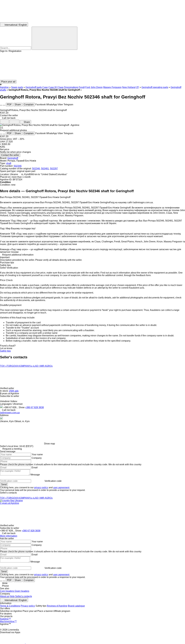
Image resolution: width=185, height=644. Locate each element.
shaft (8, 163)
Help (12, 596)
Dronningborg (71, 87)
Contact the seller (10, 155)
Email (35, 467)
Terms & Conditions (10, 606)
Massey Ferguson (112, 87)
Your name (37, 454)
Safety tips (5, 351)
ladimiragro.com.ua (10, 412)
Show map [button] (49, 443)
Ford (87, 87)
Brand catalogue (76, 606)
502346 (18, 166)
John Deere (97, 87)
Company (37, 458)
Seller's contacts (23, 596)
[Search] (54, 38)
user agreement (61, 487)
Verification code (53, 481)
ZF (137, 87)
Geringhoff (12, 158)
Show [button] (22, 407)
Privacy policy (28, 606)
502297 (54, 168)
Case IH (52, 87)
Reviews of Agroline (57, 606)
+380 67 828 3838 (34, 407)
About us (4, 596)
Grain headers (22, 591)
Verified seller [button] (7, 388)
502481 (45, 168)
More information (8, 536)
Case (45, 87)
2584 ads (13, 391)
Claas (60, 87)
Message (35, 474)
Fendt (82, 87)
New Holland (129, 87)
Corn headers (7, 591)
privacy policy (41, 487)
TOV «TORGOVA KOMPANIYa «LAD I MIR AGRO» (26, 366)
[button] (92, 66)
